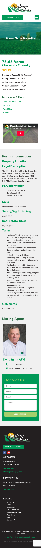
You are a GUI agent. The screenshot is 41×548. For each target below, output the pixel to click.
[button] (37, 17)
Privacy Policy (9, 537)
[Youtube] (8, 452)
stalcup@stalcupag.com (12, 472)
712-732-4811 (8, 469)
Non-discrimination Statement (26, 537)
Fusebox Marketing (32, 541)
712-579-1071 (8, 490)
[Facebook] (4, 452)
